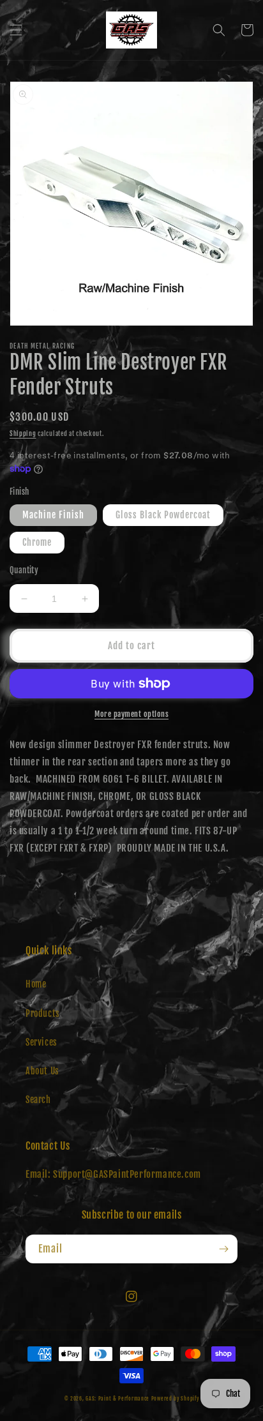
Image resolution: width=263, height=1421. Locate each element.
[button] (16, 30)
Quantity (24, 570)
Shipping (23, 433)
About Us (42, 1070)
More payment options (131, 714)
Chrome (37, 542)
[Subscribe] (223, 1249)
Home (36, 984)
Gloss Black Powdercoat (163, 514)
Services (41, 1042)
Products (43, 1013)
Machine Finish (53, 514)
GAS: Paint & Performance (117, 1398)
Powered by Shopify (175, 1398)
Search (38, 1099)
